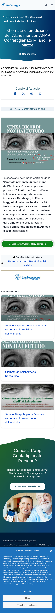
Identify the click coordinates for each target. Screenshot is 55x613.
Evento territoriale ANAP (15, 17)
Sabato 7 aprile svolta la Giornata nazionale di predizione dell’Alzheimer (25, 329)
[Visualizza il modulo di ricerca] (46, 5)
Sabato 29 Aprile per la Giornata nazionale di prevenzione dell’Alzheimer (24, 418)
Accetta (27, 591)
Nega (27, 598)
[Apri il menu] (52, 5)
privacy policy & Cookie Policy (22, 584)
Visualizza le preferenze (27, 605)
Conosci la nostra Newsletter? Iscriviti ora (27, 244)
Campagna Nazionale (18, 261)
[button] (51, 551)
